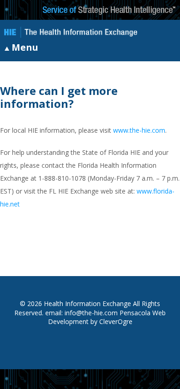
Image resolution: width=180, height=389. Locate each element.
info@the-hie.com (91, 312)
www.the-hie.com (139, 130)
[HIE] (71, 33)
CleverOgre (115, 321)
